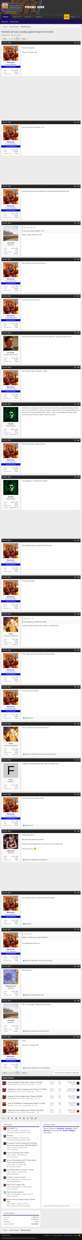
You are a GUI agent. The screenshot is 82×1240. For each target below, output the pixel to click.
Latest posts (8, 1124)
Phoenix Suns (30, 1084)
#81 (78, 296)
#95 (78, 831)
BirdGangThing (12, 1084)
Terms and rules (57, 1235)
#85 (78, 440)
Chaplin (73, 1084)
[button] (10, 16)
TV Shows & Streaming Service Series (19, 1132)
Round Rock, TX (13, 434)
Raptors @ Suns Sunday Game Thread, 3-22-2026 (25, 1110)
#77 (78, 122)
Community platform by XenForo (19, 1238)
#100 (78, 1037)
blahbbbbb (34, 1224)
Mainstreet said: (28, 227)
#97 (78, 929)
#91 (78, 687)
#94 (78, 794)
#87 (78, 540)
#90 (78, 650)
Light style (6, 1235)
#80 (78, 259)
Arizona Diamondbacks (14, 1166)
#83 (78, 367)
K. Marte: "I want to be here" (16, 1177)
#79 (78, 223)
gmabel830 (58, 1130)
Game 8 (46, 1128)
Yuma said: (26, 934)
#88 (78, 577)
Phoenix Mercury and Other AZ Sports (18, 1206)
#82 (78, 333)
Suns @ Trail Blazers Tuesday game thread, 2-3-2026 (26, 1103)
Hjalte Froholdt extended (15, 1192)
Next (23, 38)
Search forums (14, 21)
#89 (78, 614)
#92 (78, 724)
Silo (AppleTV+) (12, 1128)
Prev (5, 38)
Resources (28, 17)
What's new (16, 17)
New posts (4, 21)
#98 (78, 966)
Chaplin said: (27, 618)
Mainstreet (6, 35)
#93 (78, 760)
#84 (78, 404)
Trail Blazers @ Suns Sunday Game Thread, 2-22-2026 (27, 1089)
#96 (78, 893)
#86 (78, 477)
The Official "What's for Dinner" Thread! (20, 1170)
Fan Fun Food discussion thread (18, 1153)
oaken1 (75, 1128)
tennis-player (47, 1132)
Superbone (72, 1098)
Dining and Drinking (13, 1174)
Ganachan (52, 1128)
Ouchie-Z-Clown (71, 1091)
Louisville (15, 253)
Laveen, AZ (15, 644)
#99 (78, 1001)
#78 (78, 186)
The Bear (10, 1135)
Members (39, 17)
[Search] (79, 16)
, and (36, 860)
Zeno (52, 1130)
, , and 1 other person (40, 754)
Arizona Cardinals (12, 1149)
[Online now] (11, 60)
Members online (49, 1124)
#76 (78, 43)
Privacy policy (68, 1235)
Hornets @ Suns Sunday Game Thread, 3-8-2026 (25, 1096)
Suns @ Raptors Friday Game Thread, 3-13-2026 (25, 1082)
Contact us (47, 1235)
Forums (5, 17)
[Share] (75, 42)
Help (75, 1235)
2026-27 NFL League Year (16, 1184)
